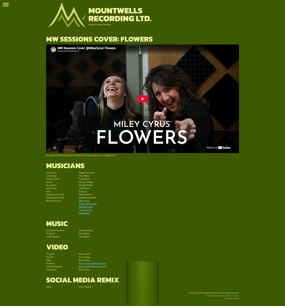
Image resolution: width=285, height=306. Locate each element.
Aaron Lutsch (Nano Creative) (92, 263)
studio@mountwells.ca (223, 296)
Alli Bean (83, 191)
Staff (237, 296)
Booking (209, 296)
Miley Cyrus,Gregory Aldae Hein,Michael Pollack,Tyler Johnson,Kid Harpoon (88, 207)
